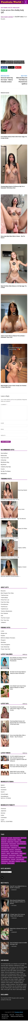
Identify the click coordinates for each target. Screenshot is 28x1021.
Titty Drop (3, 863)
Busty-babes (22, 841)
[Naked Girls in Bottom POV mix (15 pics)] (5, 928)
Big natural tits (16, 837)
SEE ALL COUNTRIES (6, 821)
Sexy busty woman (7, 16)
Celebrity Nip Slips (6, 466)
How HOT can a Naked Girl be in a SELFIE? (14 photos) (18, 886)
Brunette (16, 841)
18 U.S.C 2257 (5, 1016)
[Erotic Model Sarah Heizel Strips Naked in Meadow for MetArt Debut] (5, 686)
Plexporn (3, 640)
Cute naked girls (21, 847)
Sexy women (4, 7)
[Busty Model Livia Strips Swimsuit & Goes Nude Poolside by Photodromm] (5, 657)
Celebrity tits (14, 847)
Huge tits (3, 853)
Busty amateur (13, 843)
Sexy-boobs (18, 857)
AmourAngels (4, 794)
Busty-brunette (4, 843)
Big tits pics (3, 839)
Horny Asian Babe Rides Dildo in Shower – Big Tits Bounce (18, 736)
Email (2, 429)
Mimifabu (3, 642)
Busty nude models (5, 847)
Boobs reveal (10, 841)
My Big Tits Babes (6, 471)
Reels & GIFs (16, 7)
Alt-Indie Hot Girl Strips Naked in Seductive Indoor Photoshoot (18, 672)
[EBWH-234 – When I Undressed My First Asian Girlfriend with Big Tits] (5, 765)
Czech (2, 819)
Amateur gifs (4, 837)
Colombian (4, 817)
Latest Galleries (7, 654)
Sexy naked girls (20, 859)
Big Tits (10, 7)
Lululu (2, 631)
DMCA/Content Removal (17, 1016)
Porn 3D (12, 1014)
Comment (4, 404)
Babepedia (4, 473)
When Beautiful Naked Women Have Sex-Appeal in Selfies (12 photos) (17, 902)
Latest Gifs (5, 703)
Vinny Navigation (5, 644)
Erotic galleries (4, 849)
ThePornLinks (4, 595)
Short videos (11, 861)
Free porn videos (5, 851)
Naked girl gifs (4, 855)
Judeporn (3, 622)
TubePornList (4, 609)
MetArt (3, 785)
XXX (2, 615)
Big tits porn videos (12, 839)
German (3, 813)
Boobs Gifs (3, 841)
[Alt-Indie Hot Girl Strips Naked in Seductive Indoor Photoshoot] (5, 672)
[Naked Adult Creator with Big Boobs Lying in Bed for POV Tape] (5, 771)
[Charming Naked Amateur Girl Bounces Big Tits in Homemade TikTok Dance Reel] (5, 721)
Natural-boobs (12, 855)
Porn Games (5, 1014)
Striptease (23, 861)
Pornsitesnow (4, 604)
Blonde (19, 839)
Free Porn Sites (5, 602)
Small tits (18, 861)
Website (3, 435)
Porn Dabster (4, 613)
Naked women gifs (19, 61)
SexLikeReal (4, 453)
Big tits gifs (9, 61)
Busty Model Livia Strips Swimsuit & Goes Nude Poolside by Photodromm (18, 659)
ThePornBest (4, 597)
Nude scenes (11, 857)
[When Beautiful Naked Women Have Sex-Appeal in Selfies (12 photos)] (5, 900)
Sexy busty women (19, 63)
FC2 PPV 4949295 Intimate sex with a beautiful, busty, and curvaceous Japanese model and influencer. (18, 759)
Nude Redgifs (4, 857)
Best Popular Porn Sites (7, 593)
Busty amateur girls (21, 843)
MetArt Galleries (14, 853)
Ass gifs (10, 837)
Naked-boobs (23, 853)
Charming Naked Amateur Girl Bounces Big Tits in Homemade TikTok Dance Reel (18, 722)
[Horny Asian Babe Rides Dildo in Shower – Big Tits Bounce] (5, 735)
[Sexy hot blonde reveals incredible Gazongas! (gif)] (5, 942)
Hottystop (3, 460)
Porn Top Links (5, 620)
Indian (2, 815)
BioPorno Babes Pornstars (8, 638)
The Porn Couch (5, 618)
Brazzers (3, 591)
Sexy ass (24, 857)
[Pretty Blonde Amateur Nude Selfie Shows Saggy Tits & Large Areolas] (5, 707)
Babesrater (4, 455)
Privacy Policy (19, 1014)
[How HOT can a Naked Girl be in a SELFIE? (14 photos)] (5, 886)
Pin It (19, 67)
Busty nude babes (14, 845)
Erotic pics (11, 849)
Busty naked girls (5, 845)
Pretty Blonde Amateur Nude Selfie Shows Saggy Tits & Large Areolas (18, 708)
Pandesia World (19, 1012)
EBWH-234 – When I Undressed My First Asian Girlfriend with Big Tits (18, 765)
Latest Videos (5, 753)
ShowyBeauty (4, 796)
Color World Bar (5, 647)
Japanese (3, 810)
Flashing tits (17, 849)
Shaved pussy (4, 861)
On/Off (3, 63)
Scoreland (3, 789)
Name (2, 423)
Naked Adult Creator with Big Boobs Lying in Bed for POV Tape (18, 772)
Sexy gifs (13, 859)
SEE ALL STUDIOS (6, 798)
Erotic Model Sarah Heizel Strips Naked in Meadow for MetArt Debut (18, 687)
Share (4, 67)
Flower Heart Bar (5, 649)
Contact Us (5, 1018)
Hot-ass (12, 851)
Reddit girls (9, 63)
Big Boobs (3, 464)
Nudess (3, 635)
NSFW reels (19, 855)
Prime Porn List (5, 600)
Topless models (10, 863)
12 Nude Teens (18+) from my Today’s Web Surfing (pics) (17, 915)
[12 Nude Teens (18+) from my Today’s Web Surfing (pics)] (5, 914)
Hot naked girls (18, 851)
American (3, 808)
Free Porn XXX (5, 457)
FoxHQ (2, 469)
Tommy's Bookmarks (6, 611)
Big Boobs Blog (5, 462)
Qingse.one (4, 633)
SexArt (3, 792)
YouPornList (4, 606)
